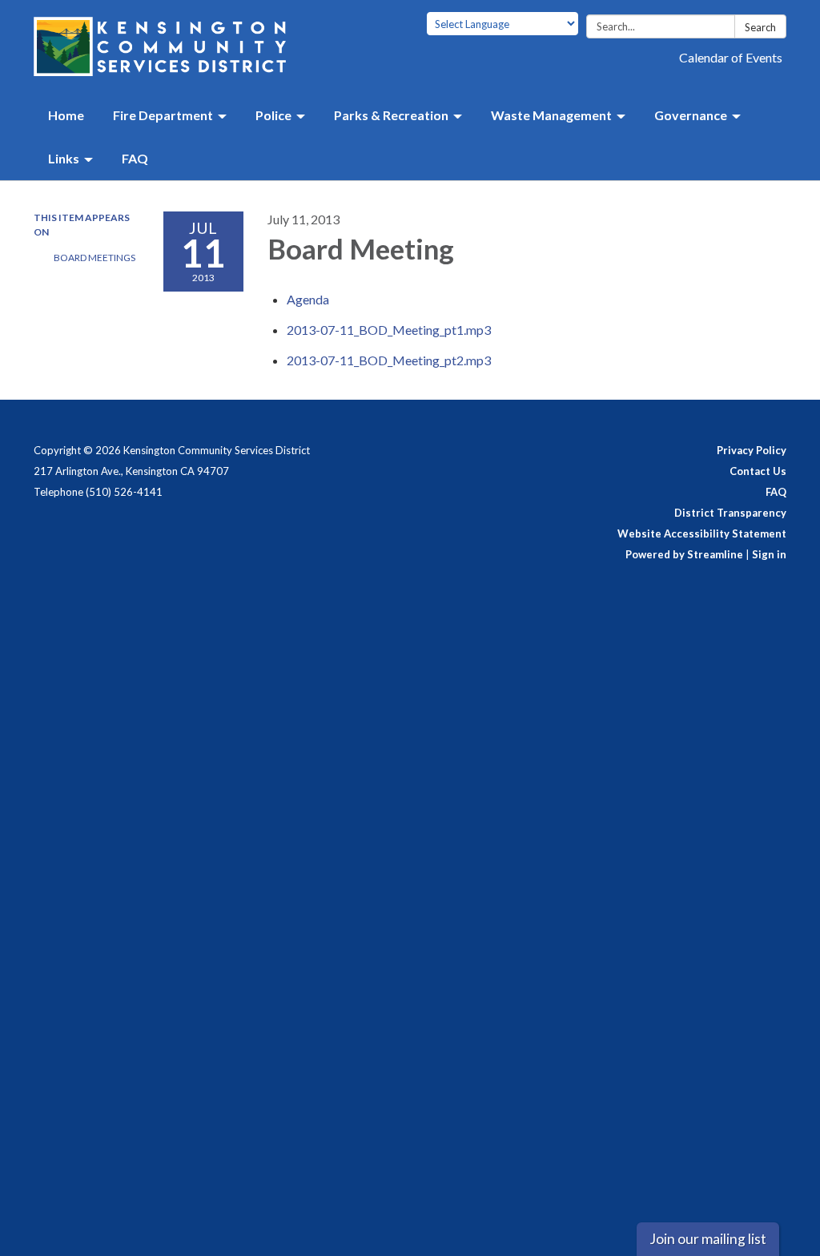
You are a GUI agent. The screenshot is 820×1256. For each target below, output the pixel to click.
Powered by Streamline (684, 554)
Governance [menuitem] (690, 115)
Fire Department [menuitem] (163, 115)
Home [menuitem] (66, 115)
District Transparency (730, 512)
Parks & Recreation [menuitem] (391, 115)
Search (760, 27)
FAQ (776, 491)
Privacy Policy (751, 450)
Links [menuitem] (63, 158)
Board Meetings (94, 258)
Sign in (769, 554)
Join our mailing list (707, 1238)
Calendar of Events (730, 57)
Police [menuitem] (273, 115)
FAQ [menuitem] (135, 158)
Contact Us (758, 471)
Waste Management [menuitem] (551, 115)
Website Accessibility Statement (701, 533)
